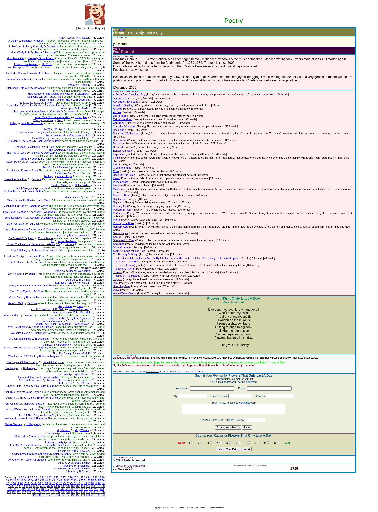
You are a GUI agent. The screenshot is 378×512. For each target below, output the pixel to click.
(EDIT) (122, 30)
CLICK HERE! (152, 372)
